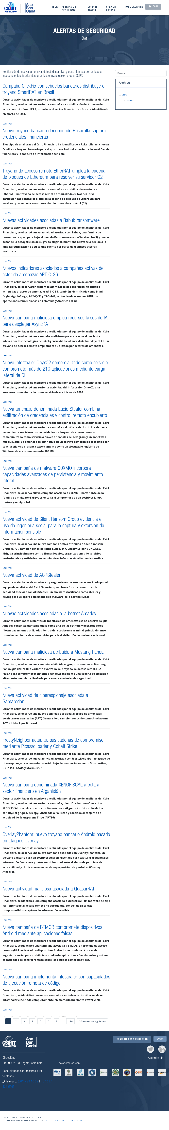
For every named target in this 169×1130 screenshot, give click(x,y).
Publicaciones (134, 7)
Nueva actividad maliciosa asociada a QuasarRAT (48, 889)
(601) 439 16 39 (28, 1081)
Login (154, 6)
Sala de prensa (111, 9)
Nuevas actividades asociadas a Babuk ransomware (51, 221)
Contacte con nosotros (131, 1039)
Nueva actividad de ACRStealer (31, 575)
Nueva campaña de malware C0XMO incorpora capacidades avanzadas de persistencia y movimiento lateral (52, 475)
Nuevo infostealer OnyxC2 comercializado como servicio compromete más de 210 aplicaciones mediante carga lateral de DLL (55, 370)
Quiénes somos (92, 9)
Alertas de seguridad (69, 9)
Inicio (55, 7)
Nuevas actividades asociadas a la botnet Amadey (49, 614)
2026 (124, 94)
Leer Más (7, 123)
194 (70, 1021)
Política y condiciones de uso (65, 1120)
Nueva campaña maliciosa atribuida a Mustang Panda (53, 652)
